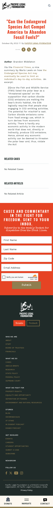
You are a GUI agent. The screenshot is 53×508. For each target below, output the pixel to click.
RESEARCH (10, 370)
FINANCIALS (11, 351)
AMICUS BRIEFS (12, 366)
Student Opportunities (17, 446)
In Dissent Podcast (15, 424)
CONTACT (45, 504)
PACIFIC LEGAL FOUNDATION (38, 43)
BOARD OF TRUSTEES (15, 348)
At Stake (10, 421)
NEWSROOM (11, 461)
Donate (19, 323)
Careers (9, 442)
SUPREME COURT (13, 381)
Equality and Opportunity (18, 395)
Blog (8, 413)
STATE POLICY (12, 373)
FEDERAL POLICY (13, 377)
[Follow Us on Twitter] (10, 473)
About (8, 340)
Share (17, 49)
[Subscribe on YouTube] (16, 473)
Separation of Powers (16, 399)
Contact (33, 323)
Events (9, 439)
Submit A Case (12, 450)
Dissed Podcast (13, 428)
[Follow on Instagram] (21, 473)
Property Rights (14, 391)
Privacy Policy (26, 490)
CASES (8, 362)
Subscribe (10, 454)
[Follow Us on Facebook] (7, 473)
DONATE (8, 504)
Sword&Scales (13, 417)
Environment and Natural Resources (24, 403)
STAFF (8, 344)
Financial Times (22, 67)
